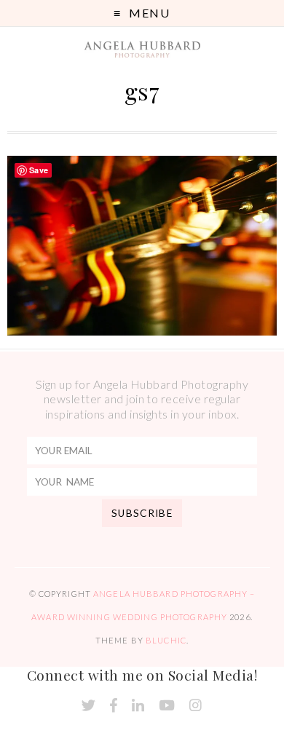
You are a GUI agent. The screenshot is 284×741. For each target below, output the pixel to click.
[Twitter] (88, 706)
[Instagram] (195, 706)
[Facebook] (113, 706)
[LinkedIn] (138, 706)
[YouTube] (167, 706)
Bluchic (166, 640)
